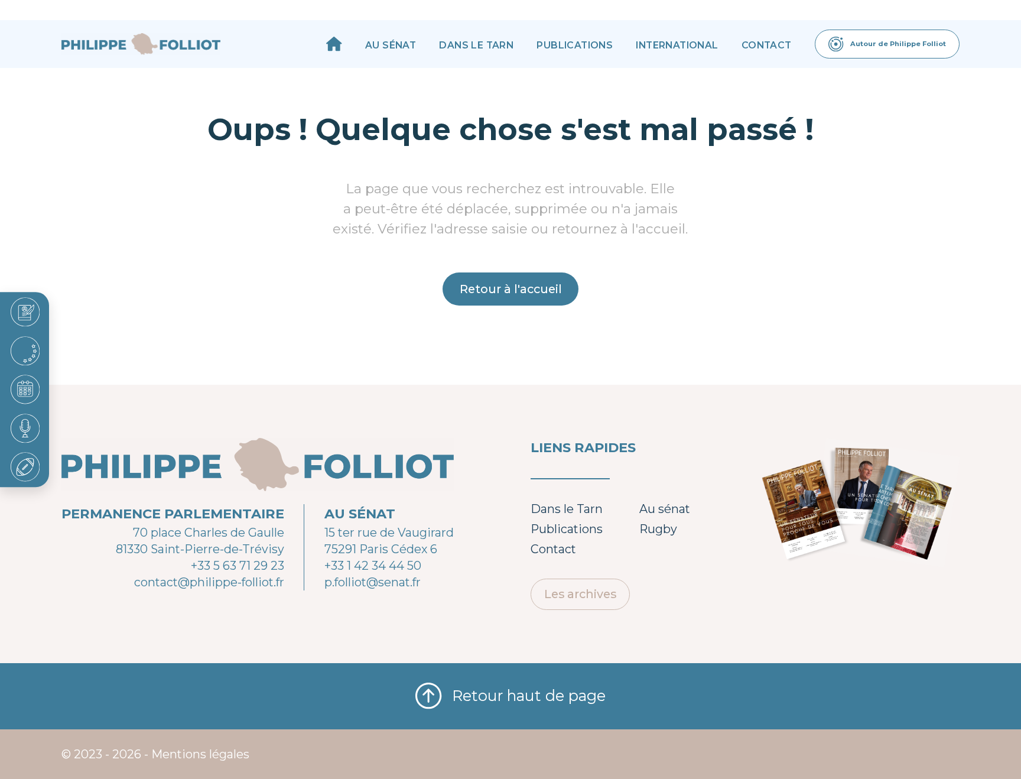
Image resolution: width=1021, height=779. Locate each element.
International (677, 45)
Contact (767, 45)
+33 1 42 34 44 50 (372, 566)
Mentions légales (200, 754)
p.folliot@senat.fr (372, 582)
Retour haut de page (529, 696)
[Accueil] (334, 44)
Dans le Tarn (476, 45)
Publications (574, 45)
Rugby (658, 529)
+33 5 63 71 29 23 (237, 566)
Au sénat (390, 45)
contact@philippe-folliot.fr (209, 582)
